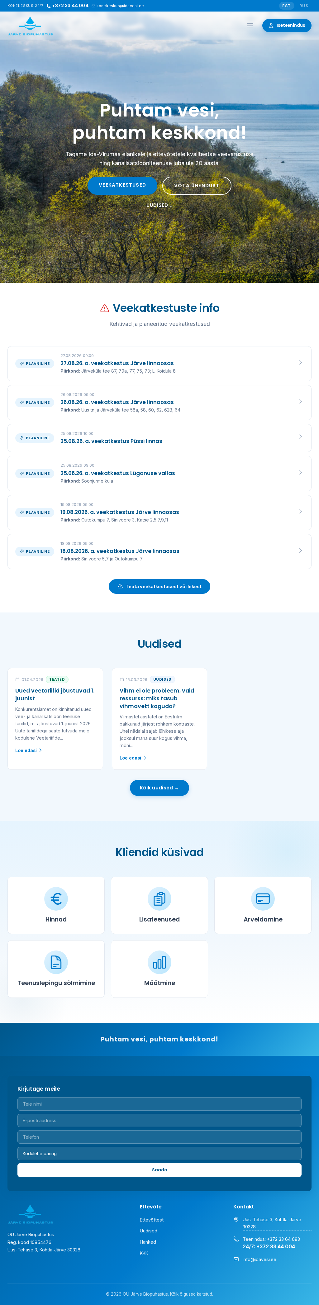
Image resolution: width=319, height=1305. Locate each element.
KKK (144, 1253)
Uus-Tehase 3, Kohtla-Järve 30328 (272, 1223)
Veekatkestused (122, 185)
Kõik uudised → (159, 787)
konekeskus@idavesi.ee (120, 5)
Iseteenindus (291, 25)
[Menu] (250, 25)
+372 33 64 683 (283, 1239)
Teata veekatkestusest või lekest (164, 586)
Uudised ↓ (159, 205)
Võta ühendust (197, 185)
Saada (159, 1170)
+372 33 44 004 (70, 5)
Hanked (148, 1242)
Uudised (148, 1230)
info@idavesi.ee (259, 1259)
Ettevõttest (152, 1219)
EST (286, 5)
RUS (304, 5)
